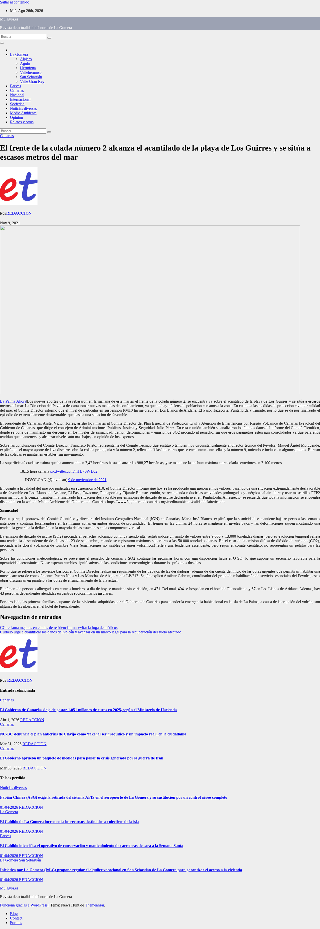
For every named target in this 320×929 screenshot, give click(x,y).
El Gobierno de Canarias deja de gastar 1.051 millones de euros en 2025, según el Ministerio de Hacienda (88, 710)
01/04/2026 (9, 807)
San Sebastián (31, 77)
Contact (16, 918)
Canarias (17, 90)
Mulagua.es (9, 19)
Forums (16, 922)
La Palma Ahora (13, 401)
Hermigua (28, 68)
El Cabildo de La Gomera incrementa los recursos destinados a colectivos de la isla (69, 821)
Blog (14, 913)
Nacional (17, 95)
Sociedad (17, 104)
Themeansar (94, 905)
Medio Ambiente (23, 113)
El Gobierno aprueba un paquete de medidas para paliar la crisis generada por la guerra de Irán (81, 758)
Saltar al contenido (14, 2)
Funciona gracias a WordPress (24, 905)
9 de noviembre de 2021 (87, 480)
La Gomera (19, 54)
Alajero (26, 59)
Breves (15, 86)
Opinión (16, 117)
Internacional (20, 99)
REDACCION (19, 213)
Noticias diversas (23, 108)
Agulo (25, 63)
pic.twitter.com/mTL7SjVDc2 (74, 471)
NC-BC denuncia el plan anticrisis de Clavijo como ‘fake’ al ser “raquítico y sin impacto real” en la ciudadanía (93, 734)
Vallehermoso (31, 72)
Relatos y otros (22, 122)
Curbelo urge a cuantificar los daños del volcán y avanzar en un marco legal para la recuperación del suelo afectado (90, 632)
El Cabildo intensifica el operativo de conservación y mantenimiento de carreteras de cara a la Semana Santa (91, 845)
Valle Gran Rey (32, 81)
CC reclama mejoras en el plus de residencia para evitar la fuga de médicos (59, 627)
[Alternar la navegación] (2, 43)
